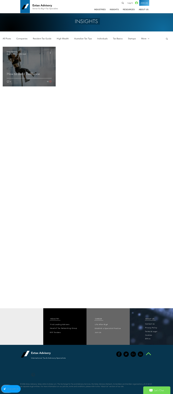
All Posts (7, 38)
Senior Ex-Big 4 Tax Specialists (45, 8)
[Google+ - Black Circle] (133, 354)
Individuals (102, 38)
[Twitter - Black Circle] (126, 354)
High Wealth (63, 38)
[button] (100, 9)
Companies (21, 38)
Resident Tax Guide (42, 38)
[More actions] (51, 52)
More (143, 38)
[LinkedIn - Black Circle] (140, 354)
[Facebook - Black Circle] (119, 354)
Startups (132, 38)
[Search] (123, 3)
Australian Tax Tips (83, 38)
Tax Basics (118, 38)
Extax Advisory (42, 5)
